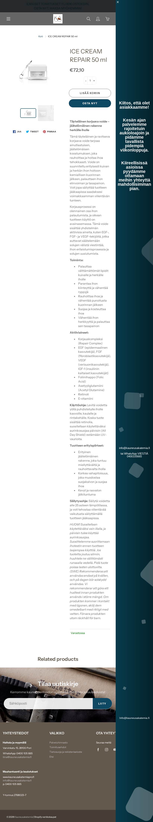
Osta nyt (90, 103)
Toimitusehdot (57, 747)
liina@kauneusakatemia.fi (17, 757)
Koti (40, 36)
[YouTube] (115, 749)
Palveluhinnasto (58, 742)
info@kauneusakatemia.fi (17, 780)
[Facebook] (98, 749)
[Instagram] (106, 749)
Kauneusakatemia (24, 816)
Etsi (51, 756)
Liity (102, 703)
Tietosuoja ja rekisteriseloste (65, 751)
